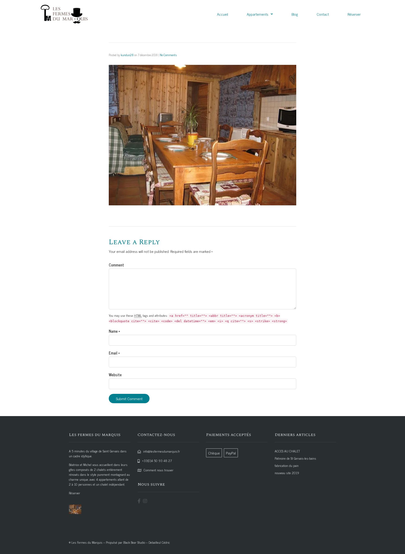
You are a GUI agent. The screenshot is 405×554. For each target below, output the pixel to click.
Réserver (354, 14)
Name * (114, 331)
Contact (323, 14)
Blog (295, 14)
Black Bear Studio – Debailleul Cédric (146, 542)
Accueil (222, 14)
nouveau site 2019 (287, 472)
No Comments (168, 54)
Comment (116, 265)
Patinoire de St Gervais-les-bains (295, 458)
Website (115, 374)
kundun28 (127, 54)
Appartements (257, 14)
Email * (114, 353)
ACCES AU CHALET (287, 451)
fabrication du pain (287, 465)
